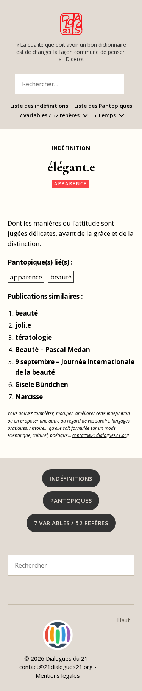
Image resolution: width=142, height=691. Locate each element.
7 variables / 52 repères (49, 115)
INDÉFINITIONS (71, 478)
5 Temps (104, 115)
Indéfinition (71, 148)
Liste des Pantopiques (103, 106)
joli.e (23, 325)
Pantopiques (71, 500)
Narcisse (29, 396)
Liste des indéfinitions (39, 106)
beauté (61, 277)
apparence (70, 183)
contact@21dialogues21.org (100, 435)
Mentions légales (58, 675)
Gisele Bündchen (41, 384)
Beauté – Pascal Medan (52, 349)
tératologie (33, 337)
